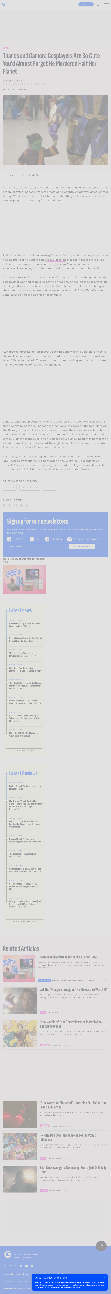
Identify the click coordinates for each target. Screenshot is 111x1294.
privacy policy (72, 1285)
